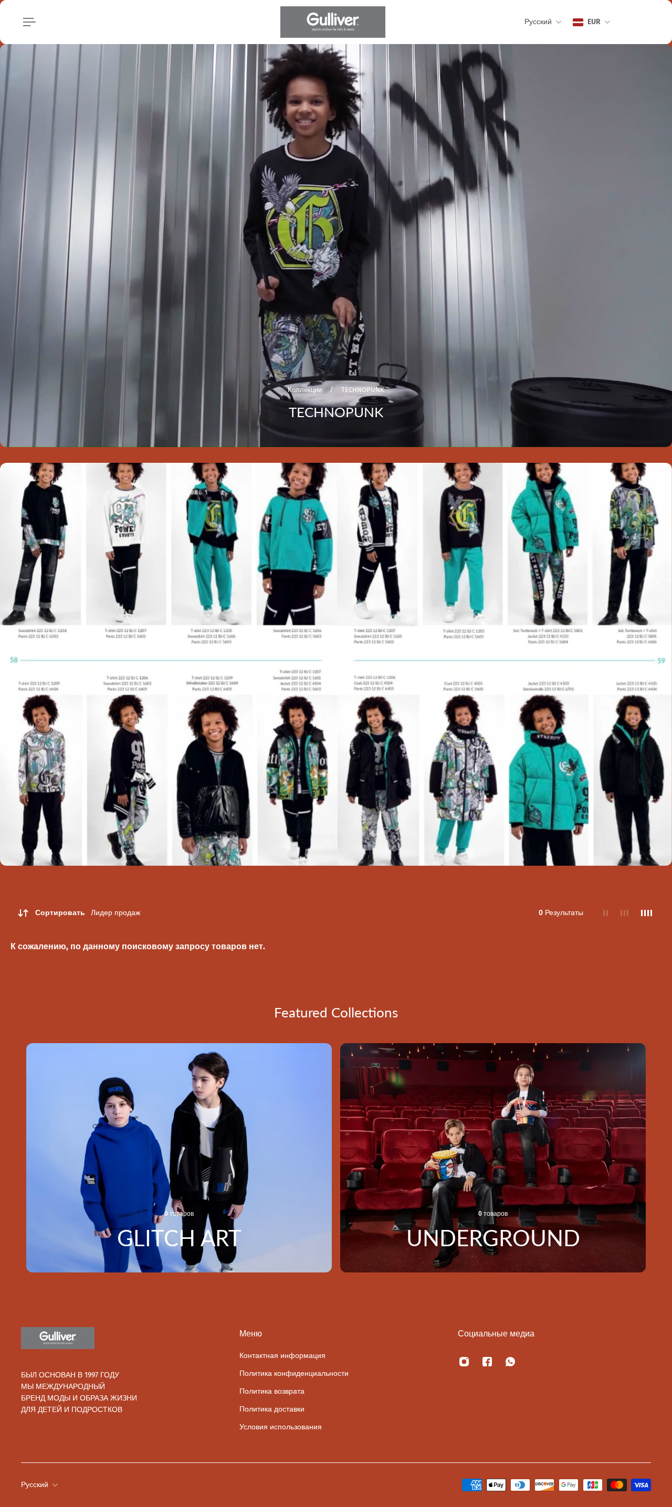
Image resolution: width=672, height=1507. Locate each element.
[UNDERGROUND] (493, 1157)
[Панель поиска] (626, 22)
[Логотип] (332, 22)
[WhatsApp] (510, 1361)
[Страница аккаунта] (638, 22)
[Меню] (27, 22)
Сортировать (87, 912)
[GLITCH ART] (179, 1157)
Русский (34, 1484)
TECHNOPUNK (362, 390)
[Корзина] (651, 22)
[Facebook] (487, 1361)
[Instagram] (464, 1361)
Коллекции (305, 390)
